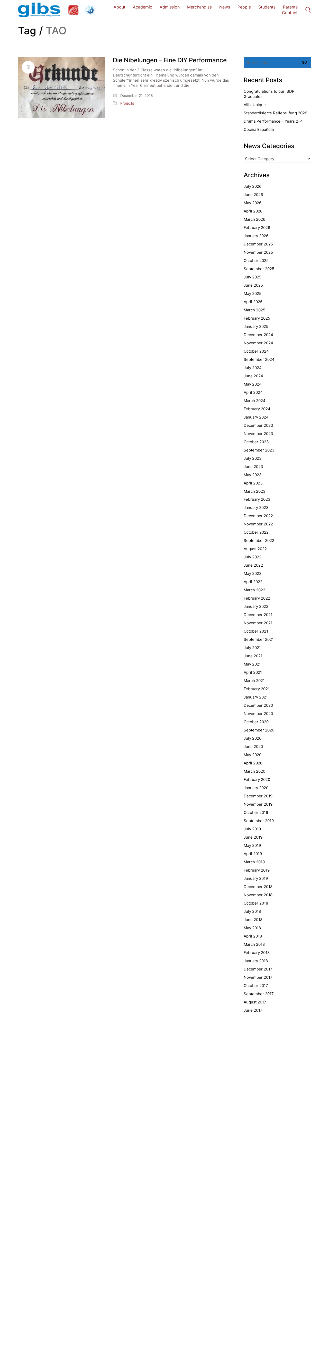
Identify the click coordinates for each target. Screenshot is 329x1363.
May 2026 (252, 202)
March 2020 (254, 771)
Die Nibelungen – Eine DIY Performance (170, 60)
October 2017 (256, 985)
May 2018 (252, 927)
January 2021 (256, 697)
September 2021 (259, 639)
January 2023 (256, 507)
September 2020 (259, 730)
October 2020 (256, 721)
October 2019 (256, 812)
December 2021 (258, 614)
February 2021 (257, 688)
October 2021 (256, 631)
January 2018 (256, 960)
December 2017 (258, 969)
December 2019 (258, 796)
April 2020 (253, 763)
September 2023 (259, 450)
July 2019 (252, 829)
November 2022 (258, 524)
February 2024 (257, 408)
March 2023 (255, 491)
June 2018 (253, 919)
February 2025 (257, 318)
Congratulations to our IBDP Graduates (269, 94)
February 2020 (257, 779)
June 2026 (253, 194)
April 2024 (253, 392)
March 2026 (254, 219)
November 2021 (258, 622)
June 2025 (253, 285)
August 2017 (255, 1002)
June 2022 (253, 565)
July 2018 (252, 911)
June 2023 (253, 466)
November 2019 (258, 804)
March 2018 (254, 944)
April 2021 (253, 672)
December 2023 (258, 425)
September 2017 (259, 993)
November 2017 (258, 977)
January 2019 (256, 878)
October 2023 (256, 441)
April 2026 (253, 211)
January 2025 (256, 326)
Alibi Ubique (255, 104)
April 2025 (253, 301)
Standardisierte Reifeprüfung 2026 (275, 112)
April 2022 (253, 581)
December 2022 (258, 515)
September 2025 (259, 268)
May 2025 (252, 293)
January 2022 (256, 606)
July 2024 (253, 367)
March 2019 (254, 861)
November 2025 (258, 252)
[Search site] (308, 10)
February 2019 (257, 870)
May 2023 (253, 474)
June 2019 (253, 837)
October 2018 (256, 903)
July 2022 (252, 557)
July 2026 (252, 186)
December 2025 (258, 244)
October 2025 (256, 260)
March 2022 (254, 589)
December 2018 (258, 886)
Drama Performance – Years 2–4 (273, 121)
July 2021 (252, 647)
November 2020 (258, 713)
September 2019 (259, 820)
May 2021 (252, 664)
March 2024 (255, 400)
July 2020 (252, 738)
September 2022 (259, 540)
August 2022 (255, 548)
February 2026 (257, 227)
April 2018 (253, 936)
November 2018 (258, 894)
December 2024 (258, 334)
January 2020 (256, 787)
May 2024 (253, 384)
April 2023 (253, 483)
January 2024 (256, 417)
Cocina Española (259, 129)
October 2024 (256, 351)
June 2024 (253, 375)
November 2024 (258, 342)
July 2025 (252, 277)
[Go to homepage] (56, 10)
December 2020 (258, 705)
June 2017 (253, 1010)
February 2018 (257, 952)
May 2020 (252, 754)
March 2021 (254, 680)
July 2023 (253, 458)
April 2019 (253, 853)
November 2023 (258, 433)
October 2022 (256, 532)
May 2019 (252, 845)
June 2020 (253, 746)
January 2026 (256, 235)
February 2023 (257, 499)
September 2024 (259, 359)
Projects (127, 103)
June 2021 (253, 655)
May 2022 (252, 573)
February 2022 (257, 598)
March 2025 (254, 310)
